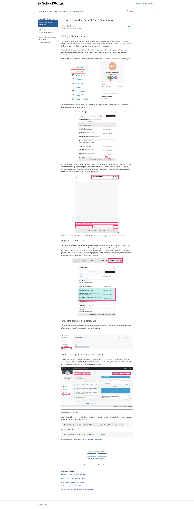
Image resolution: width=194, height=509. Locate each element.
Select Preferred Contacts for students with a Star (77, 490)
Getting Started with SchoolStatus (72, 486)
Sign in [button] (151, 3)
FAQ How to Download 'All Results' (72, 482)
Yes (92, 455)
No (102, 455)
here (66, 440)
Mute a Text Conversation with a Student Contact (47, 31)
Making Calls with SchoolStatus (92, 440)
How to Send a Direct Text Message (48, 23)
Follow (129, 26)
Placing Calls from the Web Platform (73, 474)
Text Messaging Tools (76, 11)
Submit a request (141, 3)
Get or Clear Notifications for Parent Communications (47, 40)
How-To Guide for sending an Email (73, 478)
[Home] (51, 4)
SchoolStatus (42, 11)
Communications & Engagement (58, 11)
